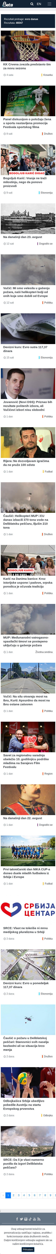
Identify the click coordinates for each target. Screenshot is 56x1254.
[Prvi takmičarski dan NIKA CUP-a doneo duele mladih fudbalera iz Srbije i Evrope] (28, 851)
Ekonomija (47, 192)
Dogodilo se (46, 243)
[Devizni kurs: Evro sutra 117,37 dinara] (28, 328)
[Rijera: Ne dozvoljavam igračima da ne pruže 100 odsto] (28, 442)
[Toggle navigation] (49, 4)
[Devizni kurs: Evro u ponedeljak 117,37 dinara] (28, 964)
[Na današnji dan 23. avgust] (28, 218)
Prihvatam (28, 1249)
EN (39, 4)
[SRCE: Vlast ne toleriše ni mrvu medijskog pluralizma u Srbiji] (28, 909)
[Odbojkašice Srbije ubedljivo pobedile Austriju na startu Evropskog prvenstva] (28, 1082)
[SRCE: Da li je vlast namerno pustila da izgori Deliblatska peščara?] (28, 1141)
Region (48, 773)
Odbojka (48, 1115)
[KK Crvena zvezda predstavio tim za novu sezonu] (28, 46)
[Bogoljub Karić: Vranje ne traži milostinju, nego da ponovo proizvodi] (28, 159)
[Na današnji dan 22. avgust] (28, 799)
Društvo (48, 133)
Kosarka (48, 75)
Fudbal (49, 471)
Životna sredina (44, 652)
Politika (48, 302)
